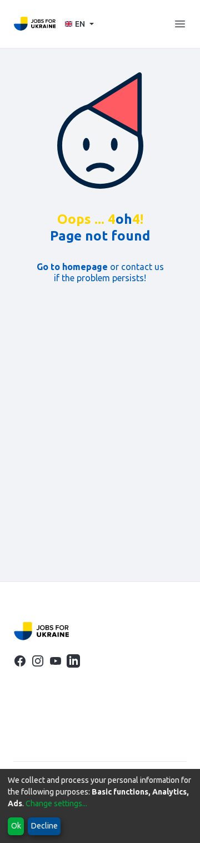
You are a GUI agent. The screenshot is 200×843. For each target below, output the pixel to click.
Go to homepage (72, 267)
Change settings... (56, 803)
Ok (16, 825)
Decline (44, 825)
